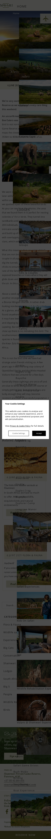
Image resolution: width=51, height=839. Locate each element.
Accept (39, 433)
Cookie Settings (18, 433)
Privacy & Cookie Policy (20, 426)
